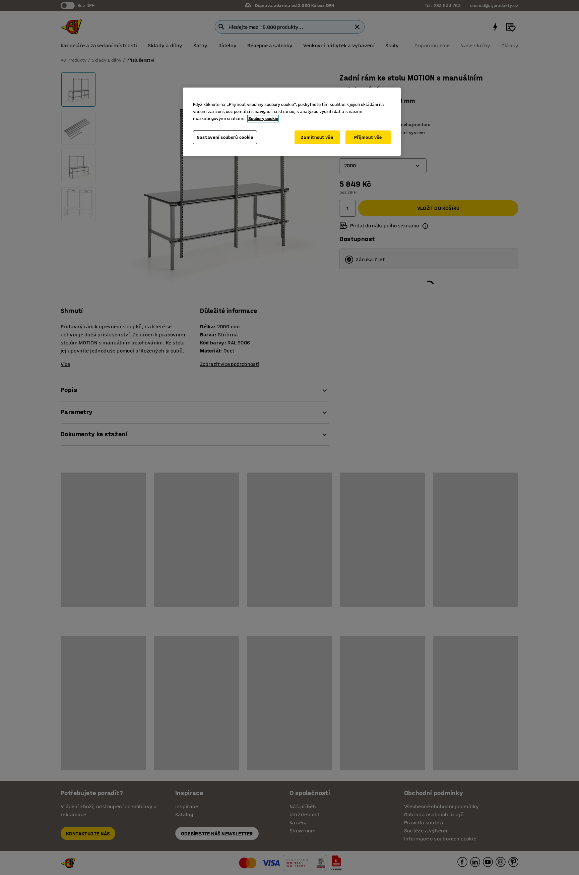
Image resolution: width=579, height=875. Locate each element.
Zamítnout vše (317, 137)
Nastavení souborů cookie (225, 137)
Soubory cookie (263, 118)
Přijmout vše (368, 137)
